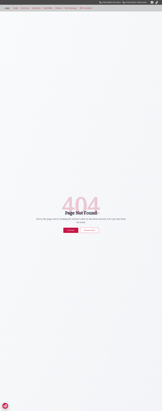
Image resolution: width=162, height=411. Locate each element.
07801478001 (107, 2)
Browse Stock (89, 230)
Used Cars (25, 8)
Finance (58, 8)
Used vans (36, 8)
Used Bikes (48, 8)
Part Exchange (71, 8)
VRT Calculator (86, 8)
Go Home (70, 230)
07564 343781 (130, 2)
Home (15, 8)
